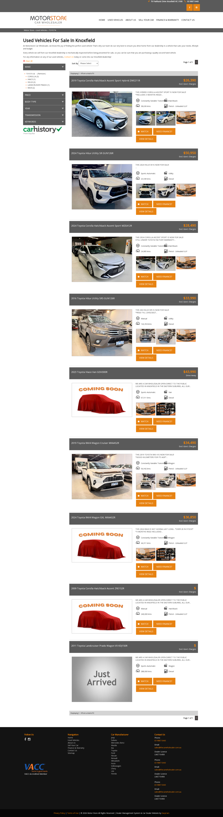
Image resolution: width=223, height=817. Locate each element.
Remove (41, 73)
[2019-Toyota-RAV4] (101, 476)
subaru (114, 740)
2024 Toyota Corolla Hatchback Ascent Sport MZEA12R (101, 225)
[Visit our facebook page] (25, 740)
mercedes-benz (117, 743)
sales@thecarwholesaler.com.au (167, 747)
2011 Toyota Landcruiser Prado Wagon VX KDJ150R (99, 645)
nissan (114, 755)
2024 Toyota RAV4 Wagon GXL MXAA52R (93, 517)
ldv (112, 771)
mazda (114, 745)
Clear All (28, 61)
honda (114, 773)
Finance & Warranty (167, 20)
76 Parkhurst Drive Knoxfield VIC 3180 (166, 1)
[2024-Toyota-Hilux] (101, 186)
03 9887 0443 (193, 1)
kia (112, 748)
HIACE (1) (31, 79)
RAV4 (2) (31, 88)
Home (102, 20)
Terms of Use (73, 813)
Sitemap (71, 753)
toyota (114, 750)
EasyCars (165, 813)
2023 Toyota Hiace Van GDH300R (89, 372)
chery (113, 768)
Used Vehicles (115, 20)
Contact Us (188, 20)
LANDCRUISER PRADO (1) (39, 85)
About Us (131, 20)
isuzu (113, 763)
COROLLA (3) (33, 76)
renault (114, 758)
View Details (146, 139)
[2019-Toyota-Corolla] (101, 114)
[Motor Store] (48, 20)
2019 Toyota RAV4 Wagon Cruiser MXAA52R (95, 443)
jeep (113, 737)
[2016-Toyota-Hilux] (101, 332)
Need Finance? (164, 131)
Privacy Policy (60, 813)
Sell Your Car (146, 20)
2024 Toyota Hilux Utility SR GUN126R (92, 153)
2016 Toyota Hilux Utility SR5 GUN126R (93, 298)
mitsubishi (115, 761)
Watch (144, 131)
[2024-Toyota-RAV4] (101, 545)
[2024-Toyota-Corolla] (101, 259)
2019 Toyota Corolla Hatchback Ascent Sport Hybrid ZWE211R (105, 80)
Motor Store (29, 30)
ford (113, 753)
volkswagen (116, 766)
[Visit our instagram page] (30, 740)
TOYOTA (52, 30)
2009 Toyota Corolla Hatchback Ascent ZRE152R (97, 588)
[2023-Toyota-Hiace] (101, 400)
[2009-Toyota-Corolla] (101, 616)
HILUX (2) (31, 82)
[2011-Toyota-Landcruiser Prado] (101, 679)
